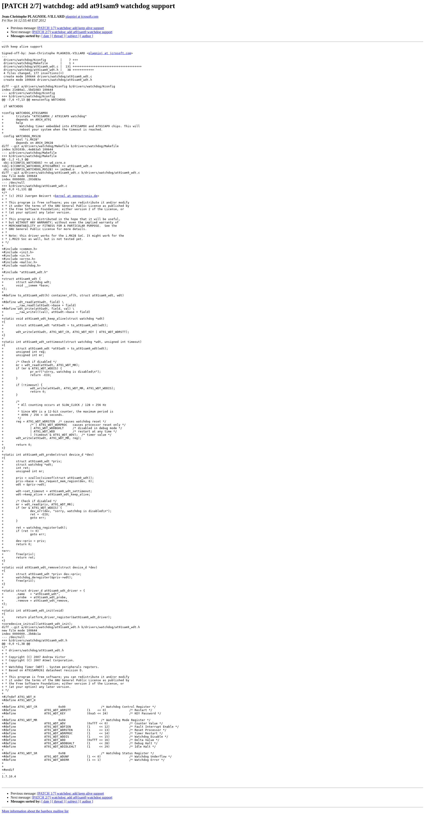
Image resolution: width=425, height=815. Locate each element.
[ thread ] (58, 36)
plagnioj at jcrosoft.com (82, 16)
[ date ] (46, 36)
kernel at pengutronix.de (76, 196)
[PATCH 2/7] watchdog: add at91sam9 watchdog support (72, 32)
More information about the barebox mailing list (35, 811)
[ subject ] (72, 36)
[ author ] (86, 36)
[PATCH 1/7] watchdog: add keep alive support (70, 28)
